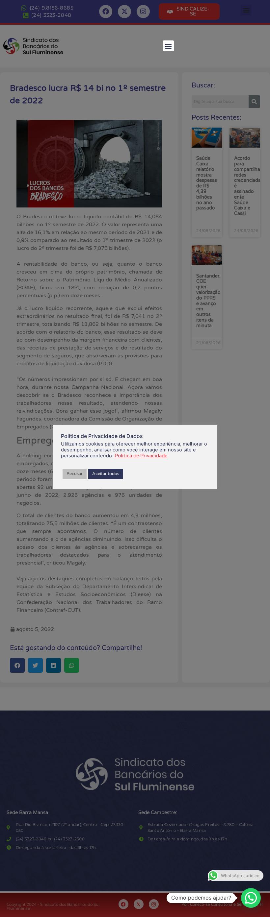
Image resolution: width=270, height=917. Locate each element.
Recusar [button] (75, 473)
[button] (168, 45)
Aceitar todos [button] (105, 473)
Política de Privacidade (141, 456)
